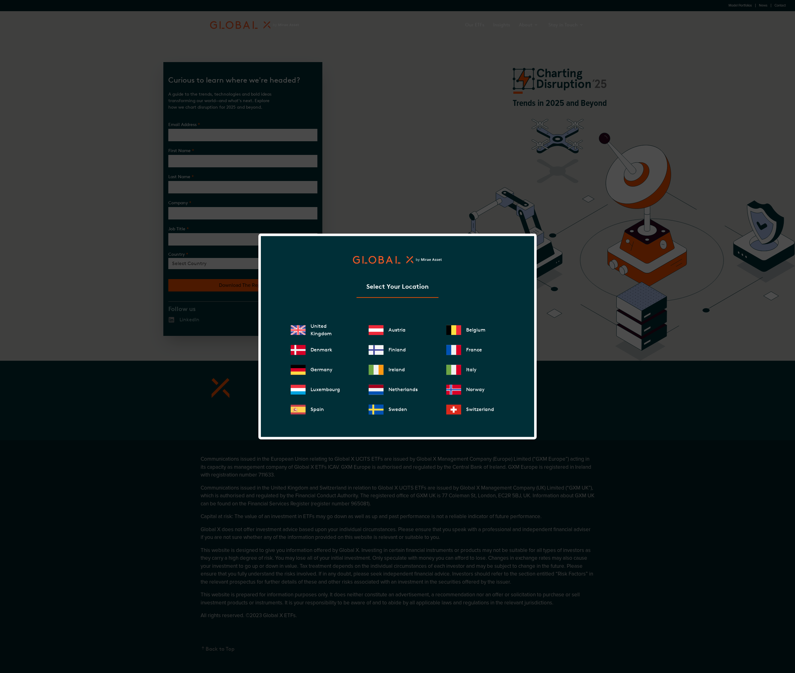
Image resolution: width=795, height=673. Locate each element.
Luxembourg (325, 390)
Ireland (396, 370)
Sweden (397, 410)
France (474, 350)
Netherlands (403, 390)
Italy (471, 370)
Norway (475, 390)
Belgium (475, 330)
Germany (321, 370)
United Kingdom (321, 330)
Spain (317, 410)
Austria (397, 330)
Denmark (321, 350)
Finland (397, 350)
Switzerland (480, 410)
